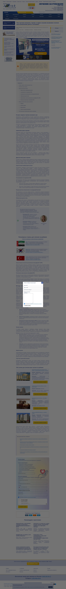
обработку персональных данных (36, 303)
